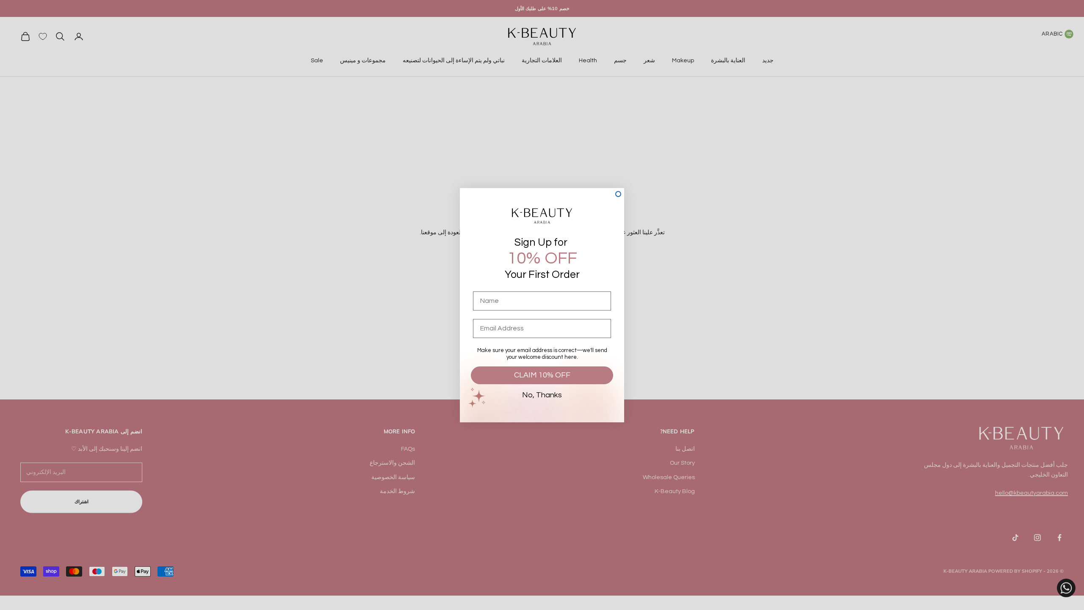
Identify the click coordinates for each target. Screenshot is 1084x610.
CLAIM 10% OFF (542, 375)
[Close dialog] (618, 194)
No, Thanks (542, 395)
